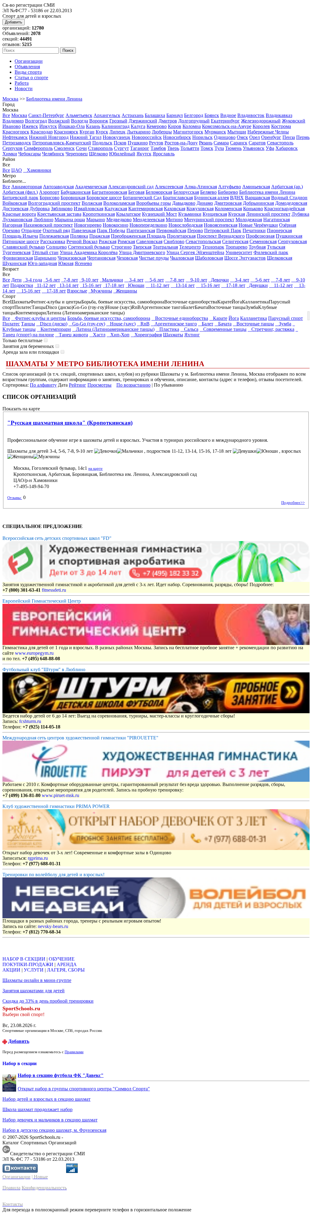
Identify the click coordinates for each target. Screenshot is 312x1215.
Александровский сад (131, 186)
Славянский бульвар (23, 247)
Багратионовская (109, 192)
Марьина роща (70, 219)
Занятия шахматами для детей (33, 990)
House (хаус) (121, 323)
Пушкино (138, 142)
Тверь (173, 148)
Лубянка (300, 214)
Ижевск (30, 126)
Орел (254, 137)
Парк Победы (111, 230)
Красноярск (66, 131)
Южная (65, 263)
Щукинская (14, 263)
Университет (238, 252)
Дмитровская (228, 203)
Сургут (121, 148)
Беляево (208, 192)
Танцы (28, 323)
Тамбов (158, 148)
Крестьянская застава (59, 214)
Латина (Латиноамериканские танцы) (113, 329)
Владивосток (250, 115)
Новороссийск (147, 137)
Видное (228, 115)
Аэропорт (49, 192)
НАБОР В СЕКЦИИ (23, 959)
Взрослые (77, 290)
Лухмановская (17, 219)
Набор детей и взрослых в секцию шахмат (46, 1099)
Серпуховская (292, 241)
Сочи (81, 148)
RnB (143, 323)
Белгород (193, 115)
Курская (236, 214)
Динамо (205, 203)
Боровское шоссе (104, 197)
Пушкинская (289, 236)
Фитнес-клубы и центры (38, 318)
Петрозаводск (16, 142)
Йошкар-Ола (71, 126)
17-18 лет (113, 285)
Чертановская (101, 257)
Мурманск (215, 131)
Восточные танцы (253, 323)
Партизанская (140, 230)
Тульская (276, 247)
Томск (206, 148)
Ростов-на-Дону (181, 142)
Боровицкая (73, 197)
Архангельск (107, 115)
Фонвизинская (17, 257)
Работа (22, 83)
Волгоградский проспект (54, 203)
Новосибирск (177, 137)
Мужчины (100, 290)
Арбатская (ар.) (287, 186)
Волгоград (36, 120)
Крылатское (128, 214)
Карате (218, 318)
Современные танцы (223, 329)
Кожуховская (200, 208)
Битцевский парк (20, 197)
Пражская (99, 236)
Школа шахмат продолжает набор (37, 1109)
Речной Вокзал (82, 241)
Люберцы (162, 131)
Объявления (27, 66)
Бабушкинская (75, 192)
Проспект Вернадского (221, 236)
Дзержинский (143, 120)
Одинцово (225, 137)
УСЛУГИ (34, 969)
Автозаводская (58, 186)
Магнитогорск (188, 131)
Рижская (107, 241)
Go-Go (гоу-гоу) (87, 323)
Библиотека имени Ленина (54, 98)
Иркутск (48, 126)
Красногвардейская (284, 208)
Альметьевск (79, 115)
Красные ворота (19, 214)
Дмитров (167, 120)
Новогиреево (87, 225)
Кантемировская (145, 208)
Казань (93, 126)
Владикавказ (279, 115)
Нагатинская (276, 219)
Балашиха (155, 115)
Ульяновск (253, 148)
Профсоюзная (260, 236)
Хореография (146, 334)
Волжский (59, 120)
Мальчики (111, 279)
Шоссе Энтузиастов (245, 257)
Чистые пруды (154, 257)
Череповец (77, 153)
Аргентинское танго (174, 323)
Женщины (125, 290)
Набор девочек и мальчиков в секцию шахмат (50, 1119)
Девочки (218, 279)
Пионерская (279, 230)
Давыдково (183, 203)
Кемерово (157, 126)
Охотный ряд (56, 230)
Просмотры (99, 385)
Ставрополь (100, 148)
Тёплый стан (45, 252)
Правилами (74, 1052)
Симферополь (38, 148)
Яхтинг (192, 334)
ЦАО (16, 170)
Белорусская (186, 192)
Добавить (13, 22)
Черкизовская (72, 257)
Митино (174, 219)
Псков (120, 142)
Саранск (238, 142)
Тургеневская (16, 252)
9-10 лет (88, 279)
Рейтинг (77, 385)
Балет (205, 323)
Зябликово (62, 208)
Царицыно (45, 257)
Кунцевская (215, 214)
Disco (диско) (51, 323)
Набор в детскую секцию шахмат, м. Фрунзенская (54, 1130)
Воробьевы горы (153, 203)
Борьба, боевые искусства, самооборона (108, 318)
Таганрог (139, 148)
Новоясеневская (220, 225)
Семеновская (263, 241)
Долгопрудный (194, 120)
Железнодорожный (261, 120)
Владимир (13, 120)
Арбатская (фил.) (20, 192)
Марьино (95, 219)
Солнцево (56, 247)
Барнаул (174, 115)
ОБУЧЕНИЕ (62, 959)
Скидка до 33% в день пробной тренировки (48, 1001)
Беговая (136, 192)
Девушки (257, 285)
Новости (24, 88)
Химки (9, 153)
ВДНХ (237, 197)
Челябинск (53, 153)
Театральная (165, 247)
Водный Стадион (289, 197)
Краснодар (41, 131)
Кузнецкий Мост (159, 214)
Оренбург (271, 137)
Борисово (49, 197)
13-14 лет (68, 285)
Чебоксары (29, 153)
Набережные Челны (268, 131)
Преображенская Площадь (138, 236)
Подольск (102, 142)
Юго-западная (42, 263)
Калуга (138, 126)
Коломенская (228, 208)
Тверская (142, 247)
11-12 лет (45, 285)
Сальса (189, 329)
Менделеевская (149, 219)
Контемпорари (54, 329)
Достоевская (15, 208)
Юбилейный (122, 153)
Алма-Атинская (200, 186)
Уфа (270, 148)
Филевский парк (271, 252)
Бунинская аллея (211, 197)
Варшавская (257, 197)
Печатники (254, 230)
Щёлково (98, 153)
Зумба (283, 323)
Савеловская (149, 241)
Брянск (211, 115)
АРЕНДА (67, 964)
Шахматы (173, 334)
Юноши (135, 285)
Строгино (121, 247)
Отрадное (31, 230)
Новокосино (115, 225)
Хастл (97, 334)
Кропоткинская (99, 214)
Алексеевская (169, 186)
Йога (234, 318)
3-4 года (32, 279)
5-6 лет (51, 279)
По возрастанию (133, 385)
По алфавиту (43, 385)
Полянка (79, 236)
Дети (16, 279)
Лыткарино (139, 131)
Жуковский (293, 120)
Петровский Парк (222, 230)
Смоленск (64, 148)
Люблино (43, 219)
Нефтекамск (15, 137)
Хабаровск (286, 148)
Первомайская (171, 230)
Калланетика (253, 318)
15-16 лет (90, 285)
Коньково (253, 208)
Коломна (192, 126)
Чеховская (127, 257)
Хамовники (37, 170)
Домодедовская (291, 203)
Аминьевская (256, 186)
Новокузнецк (116, 137)
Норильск (202, 137)
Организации (29, 61)
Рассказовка (52, 241)
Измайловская (88, 208)
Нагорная (12, 225)
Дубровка (40, 208)
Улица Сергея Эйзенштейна (195, 252)
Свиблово (174, 241)
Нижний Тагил (85, 137)
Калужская (116, 208)
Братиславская (178, 197)
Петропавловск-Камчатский (61, 142)
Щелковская (279, 257)
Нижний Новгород (49, 137)
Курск (102, 131)
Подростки (21, 285)
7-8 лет (69, 279)
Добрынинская (258, 203)
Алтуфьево (229, 186)
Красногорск (15, 131)
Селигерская (235, 241)
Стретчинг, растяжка (271, 329)
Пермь (303, 137)
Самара (221, 142)
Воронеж (98, 120)
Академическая (91, 186)
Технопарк (213, 247)
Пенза (288, 137)
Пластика (167, 329)
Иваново (11, 126)
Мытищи (236, 131)
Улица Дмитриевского (142, 252)
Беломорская (159, 192)
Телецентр (190, 247)
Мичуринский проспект (209, 219)
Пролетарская (181, 236)
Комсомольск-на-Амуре (226, 126)
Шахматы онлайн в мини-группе (36, 980)
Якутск (143, 153)
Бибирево (228, 192)
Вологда (79, 120)
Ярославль (164, 153)
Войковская (14, 203)
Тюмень (233, 148)
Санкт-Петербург (46, 115)
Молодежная (249, 219)
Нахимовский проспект (48, 225)
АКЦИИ (11, 969)
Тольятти (189, 148)
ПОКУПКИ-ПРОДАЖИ (27, 964)
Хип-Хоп (118, 334)
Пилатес (11, 323)
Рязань (205, 142)
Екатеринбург (225, 120)
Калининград (115, 126)
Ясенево (83, 263)
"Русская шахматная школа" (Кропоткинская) (70, 423)
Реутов (156, 142)
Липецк (117, 131)
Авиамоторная (26, 186)
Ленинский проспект (268, 214)
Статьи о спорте (31, 77)
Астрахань (133, 115)
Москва (10, 98)
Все (6, 115)
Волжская (92, 203)
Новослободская (185, 225)
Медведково (119, 219)
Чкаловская (182, 257)
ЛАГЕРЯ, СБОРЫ (66, 969)
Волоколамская (119, 203)
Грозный (118, 120)
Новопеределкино (148, 225)
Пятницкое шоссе (20, 241)
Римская (126, 241)
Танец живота (71, 334)
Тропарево (236, 247)
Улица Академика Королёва (89, 252)
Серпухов (12, 148)
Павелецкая (83, 230)
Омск (242, 137)
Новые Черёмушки (258, 225)
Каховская (174, 208)
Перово (195, 230)
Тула (219, 148)
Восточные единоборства (179, 318)
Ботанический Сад (142, 197)
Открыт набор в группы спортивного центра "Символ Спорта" (84, 1088)
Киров (174, 126)
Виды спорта (28, 72)
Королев (261, 126)
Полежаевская (54, 236)
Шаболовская (209, 257)
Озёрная (287, 225)
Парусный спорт (285, 318)
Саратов (257, 142)
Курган (87, 131)
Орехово (11, 230)
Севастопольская (203, 241)
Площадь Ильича (20, 236)
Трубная (257, 247)
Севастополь (280, 142)
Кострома (281, 126)
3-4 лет (134, 279)
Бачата (223, 323)
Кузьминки (189, 214)
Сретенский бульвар (89, 247)
